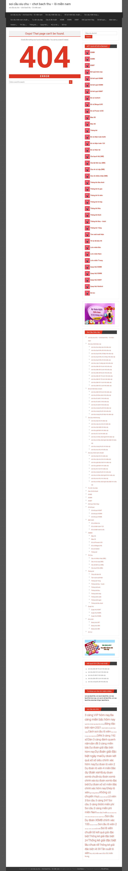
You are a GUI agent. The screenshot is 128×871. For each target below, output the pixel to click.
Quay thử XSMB (96, 267)
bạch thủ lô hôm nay (90, 724)
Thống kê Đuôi (95, 215)
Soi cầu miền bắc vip (53, 15)
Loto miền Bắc (95, 247)
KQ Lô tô (54, 25)
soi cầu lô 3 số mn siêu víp (99, 469)
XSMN (69, 20)
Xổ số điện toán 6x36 (98, 137)
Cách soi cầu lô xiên (99, 731)
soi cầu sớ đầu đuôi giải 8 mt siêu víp (102, 437)
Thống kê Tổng (96, 228)
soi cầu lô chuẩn (94, 824)
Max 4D (93, 124)
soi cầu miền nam (89, 828)
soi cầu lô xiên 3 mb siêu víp (100, 401)
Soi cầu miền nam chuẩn (19, 20)
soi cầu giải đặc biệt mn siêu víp (101, 462)
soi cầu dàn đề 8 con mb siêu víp (101, 373)
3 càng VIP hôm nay (97, 715)
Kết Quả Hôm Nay (88, 20)
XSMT (77, 20)
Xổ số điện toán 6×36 (97, 529)
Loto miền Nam (96, 254)
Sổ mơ (64, 25)
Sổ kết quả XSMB (96, 78)
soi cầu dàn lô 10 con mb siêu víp (101, 379)
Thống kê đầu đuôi (97, 182)
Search (88, 36)
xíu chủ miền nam (96, 853)
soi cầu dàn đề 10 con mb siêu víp (101, 376)
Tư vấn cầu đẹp (37, 20)
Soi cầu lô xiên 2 (107, 824)
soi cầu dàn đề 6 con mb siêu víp (101, 369)
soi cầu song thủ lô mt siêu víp (100, 446)
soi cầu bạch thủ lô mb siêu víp (101, 360)
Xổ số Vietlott (95, 549)
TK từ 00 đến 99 (96, 241)
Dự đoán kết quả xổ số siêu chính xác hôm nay (100, 760)
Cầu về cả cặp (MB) (97, 169)
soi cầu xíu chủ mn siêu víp (99, 478)
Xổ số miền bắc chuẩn (72, 15)
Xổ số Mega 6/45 (96, 104)
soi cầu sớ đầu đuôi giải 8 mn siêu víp (103, 475)
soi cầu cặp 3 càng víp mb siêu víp (102, 363)
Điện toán (112, 20)
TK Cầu (22, 25)
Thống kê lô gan (96, 189)
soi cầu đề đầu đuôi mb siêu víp (101, 395)
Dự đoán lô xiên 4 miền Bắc (100, 768)
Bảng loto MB (95, 629)
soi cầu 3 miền (102, 812)
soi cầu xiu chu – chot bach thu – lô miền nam (40, 4)
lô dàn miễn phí (104, 797)
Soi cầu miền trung (90, 15)
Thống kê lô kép (96, 202)
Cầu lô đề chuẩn (51, 20)
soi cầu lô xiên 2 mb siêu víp (100, 398)
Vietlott (13, 25)
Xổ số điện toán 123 (97, 143)
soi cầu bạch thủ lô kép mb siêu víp (102, 353)
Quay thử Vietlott (96, 286)
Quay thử (43, 25)
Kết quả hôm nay (96, 72)
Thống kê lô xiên (96, 195)
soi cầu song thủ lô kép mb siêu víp (102, 414)
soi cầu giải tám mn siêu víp (100, 465)
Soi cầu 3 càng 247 (97, 800)
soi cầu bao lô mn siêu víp (99, 456)
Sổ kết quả (101, 20)
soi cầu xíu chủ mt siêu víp (99, 449)
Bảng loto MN (95, 625)
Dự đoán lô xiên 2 (105, 764)
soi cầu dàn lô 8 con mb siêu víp (101, 392)
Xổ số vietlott (95, 98)
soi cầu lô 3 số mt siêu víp (99, 433)
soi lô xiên (97, 828)
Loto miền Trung (96, 260)
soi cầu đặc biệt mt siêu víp (99, 427)
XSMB (62, 20)
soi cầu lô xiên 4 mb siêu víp (100, 405)
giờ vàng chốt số (94, 793)
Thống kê (33, 25)
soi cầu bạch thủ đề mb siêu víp (101, 350)
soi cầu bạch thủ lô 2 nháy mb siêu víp (103, 357)
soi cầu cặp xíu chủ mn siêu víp (101, 459)
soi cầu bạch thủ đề (100, 816)
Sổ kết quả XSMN (96, 85)
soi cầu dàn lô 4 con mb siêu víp (101, 382)
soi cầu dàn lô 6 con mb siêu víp (101, 385)
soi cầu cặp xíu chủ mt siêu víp (100, 424)
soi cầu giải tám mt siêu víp (99, 430)
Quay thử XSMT (96, 280)
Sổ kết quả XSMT (96, 91)
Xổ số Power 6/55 (96, 111)
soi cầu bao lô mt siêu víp (99, 421)
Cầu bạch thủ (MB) (97, 156)
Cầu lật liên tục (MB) (97, 163)
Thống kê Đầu (95, 208)
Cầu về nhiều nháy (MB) (99, 176)
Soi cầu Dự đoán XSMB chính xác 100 (99, 820)
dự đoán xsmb (94, 772)
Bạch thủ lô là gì (100, 724)
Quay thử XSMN (96, 273)
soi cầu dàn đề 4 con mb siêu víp (101, 366)
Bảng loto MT (95, 622)
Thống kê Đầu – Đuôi (98, 221)
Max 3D (93, 117)
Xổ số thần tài (95, 150)
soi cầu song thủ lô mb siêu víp (101, 411)
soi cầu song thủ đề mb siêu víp (101, 408)
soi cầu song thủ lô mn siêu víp (101, 472)
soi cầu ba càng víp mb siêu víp (101, 347)
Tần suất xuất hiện (97, 234)
